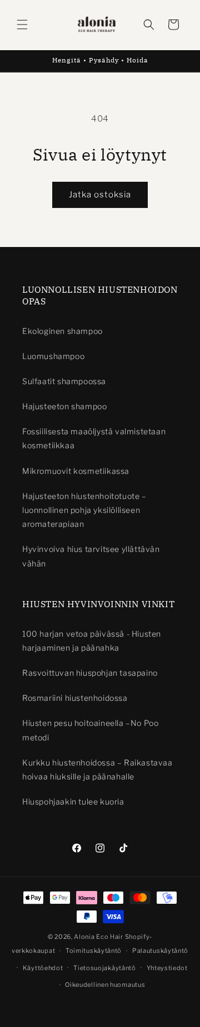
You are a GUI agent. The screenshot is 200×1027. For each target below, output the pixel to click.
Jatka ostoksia (100, 195)
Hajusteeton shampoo (64, 406)
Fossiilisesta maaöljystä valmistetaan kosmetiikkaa (94, 438)
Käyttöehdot (43, 968)
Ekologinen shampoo (62, 331)
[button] (22, 24)
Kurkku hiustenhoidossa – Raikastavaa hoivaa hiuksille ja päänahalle (97, 769)
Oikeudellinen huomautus (105, 985)
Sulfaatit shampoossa (64, 381)
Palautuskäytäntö (160, 951)
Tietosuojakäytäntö (104, 968)
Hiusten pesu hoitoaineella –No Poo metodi (90, 730)
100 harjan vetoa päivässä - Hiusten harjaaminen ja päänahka (91, 640)
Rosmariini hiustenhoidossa (75, 698)
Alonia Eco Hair (98, 937)
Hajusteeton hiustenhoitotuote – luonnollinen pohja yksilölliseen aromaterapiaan (84, 510)
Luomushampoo (53, 356)
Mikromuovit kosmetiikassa (75, 471)
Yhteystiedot (167, 968)
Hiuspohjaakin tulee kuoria (73, 801)
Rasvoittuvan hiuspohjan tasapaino (90, 672)
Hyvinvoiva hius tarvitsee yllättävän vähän (91, 556)
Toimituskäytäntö (94, 951)
